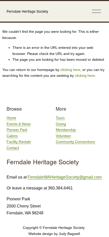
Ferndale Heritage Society (27, 11)
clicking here (70, 70)
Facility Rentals (19, 142)
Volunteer (63, 136)
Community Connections (75, 142)
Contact (13, 148)
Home (11, 118)
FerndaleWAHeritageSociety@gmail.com (65, 177)
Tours (60, 118)
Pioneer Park (17, 130)
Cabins (12, 136)
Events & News (19, 124)
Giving (61, 124)
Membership (66, 130)
